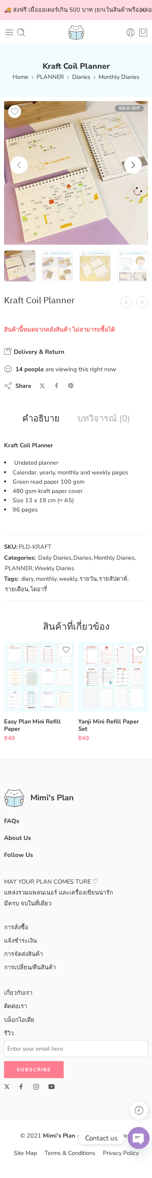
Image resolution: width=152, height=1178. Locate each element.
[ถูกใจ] (14, 111)
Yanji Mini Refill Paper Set (108, 725)
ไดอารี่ (38, 589)
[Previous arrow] (19, 165)
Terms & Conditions (70, 1153)
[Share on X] (42, 386)
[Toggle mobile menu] (9, 32)
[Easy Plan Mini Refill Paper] (39, 677)
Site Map (25, 1153)
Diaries (81, 77)
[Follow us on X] (7, 1086)
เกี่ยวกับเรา (18, 993)
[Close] (142, 10)
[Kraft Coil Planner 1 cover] (76, 173)
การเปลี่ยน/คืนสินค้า (30, 967)
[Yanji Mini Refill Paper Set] (113, 677)
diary (27, 579)
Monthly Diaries (118, 77)
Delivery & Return (38, 352)
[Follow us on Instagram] (36, 1086)
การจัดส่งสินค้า (23, 954)
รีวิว (9, 1033)
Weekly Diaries (54, 568)
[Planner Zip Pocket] (126, 302)
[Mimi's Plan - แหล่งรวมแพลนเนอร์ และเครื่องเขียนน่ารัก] (76, 32)
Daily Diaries (54, 558)
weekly (68, 579)
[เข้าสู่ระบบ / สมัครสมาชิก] (130, 32)
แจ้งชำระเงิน (20, 941)
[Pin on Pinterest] (71, 386)
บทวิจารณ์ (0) (103, 419)
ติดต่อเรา (15, 1006)
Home (20, 77)
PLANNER (50, 77)
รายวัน (88, 579)
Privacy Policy (121, 1153)
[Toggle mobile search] (21, 32)
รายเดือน (16, 589)
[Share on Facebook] (57, 386)
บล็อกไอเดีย (19, 1020)
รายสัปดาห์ (113, 579)
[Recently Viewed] (139, 1110)
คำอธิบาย (41, 419)
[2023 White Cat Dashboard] (142, 302)
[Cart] (143, 32)
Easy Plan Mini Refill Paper (32, 725)
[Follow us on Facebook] (21, 1086)
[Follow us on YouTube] (51, 1086)
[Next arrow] (133, 165)
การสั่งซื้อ (16, 927)
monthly (46, 579)
